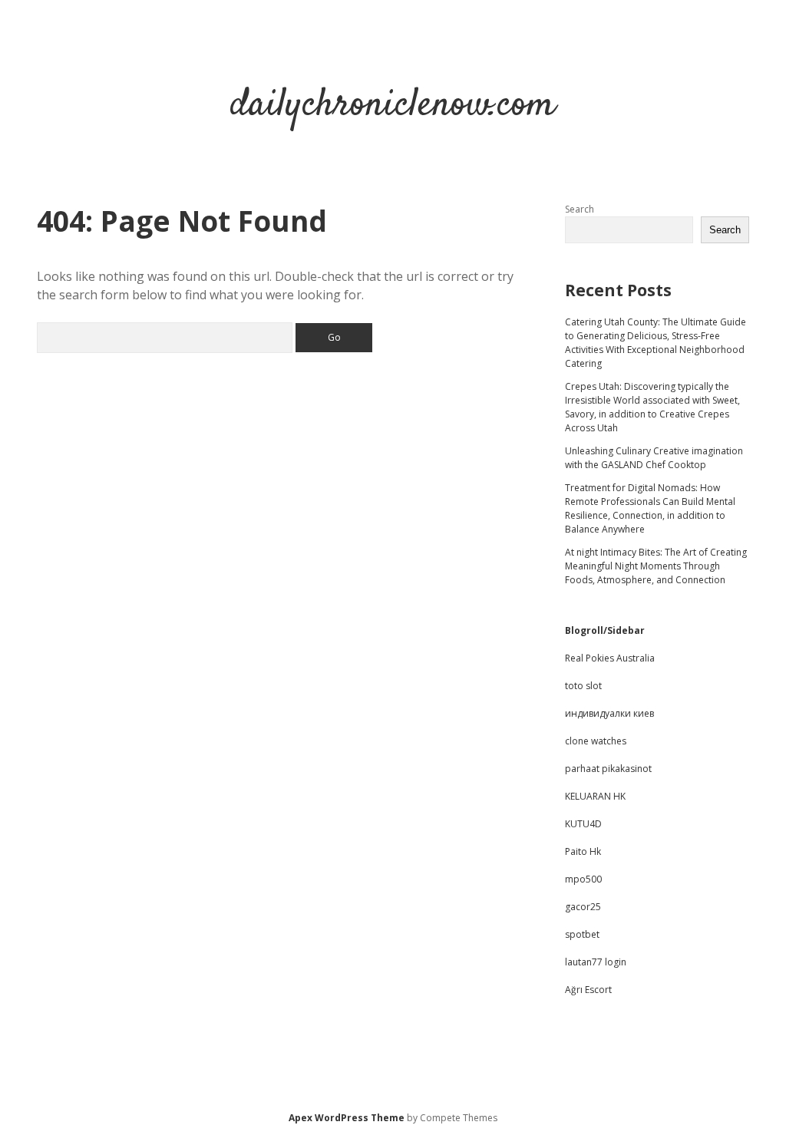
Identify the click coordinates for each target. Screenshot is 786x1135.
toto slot (583, 685)
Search (579, 209)
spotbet (582, 934)
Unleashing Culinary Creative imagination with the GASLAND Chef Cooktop (654, 457)
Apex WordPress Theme (347, 1117)
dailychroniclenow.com (393, 106)
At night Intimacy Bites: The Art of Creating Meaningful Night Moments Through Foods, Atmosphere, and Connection (656, 566)
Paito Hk (583, 851)
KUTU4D (583, 823)
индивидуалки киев (609, 713)
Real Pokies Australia (610, 658)
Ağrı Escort (588, 989)
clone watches (595, 740)
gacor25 (583, 906)
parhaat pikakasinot (608, 768)
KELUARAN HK (595, 796)
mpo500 (583, 879)
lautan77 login (595, 961)
